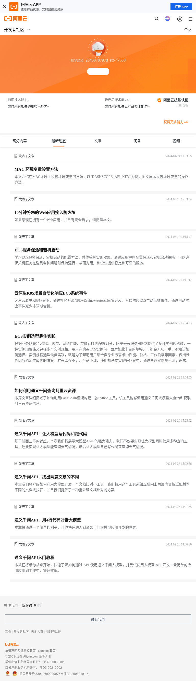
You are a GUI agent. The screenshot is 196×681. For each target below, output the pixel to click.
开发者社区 (21, 631)
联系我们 (98, 619)
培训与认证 (53, 631)
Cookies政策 (47, 650)
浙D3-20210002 (51, 667)
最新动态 (59, 141)
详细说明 (182, 105)
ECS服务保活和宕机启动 (37, 250)
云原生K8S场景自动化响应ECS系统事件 (51, 293)
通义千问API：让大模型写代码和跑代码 (51, 434)
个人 (188, 29)
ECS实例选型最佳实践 (35, 336)
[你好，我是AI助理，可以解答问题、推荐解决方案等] (167, 18)
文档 (8, 631)
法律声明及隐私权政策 (20, 650)
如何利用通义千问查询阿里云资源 (45, 390)
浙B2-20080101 (54, 662)
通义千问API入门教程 (34, 557)
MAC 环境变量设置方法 (36, 169)
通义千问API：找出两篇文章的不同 (47, 477)
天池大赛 (37, 631)
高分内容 (20, 141)
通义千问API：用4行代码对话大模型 (48, 520)
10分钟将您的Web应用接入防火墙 (45, 212)
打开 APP (181, 6)
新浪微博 (29, 605)
